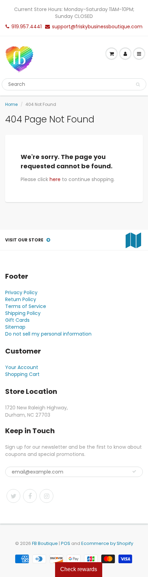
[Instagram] (46, 496)
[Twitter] (13, 496)
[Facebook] (30, 496)
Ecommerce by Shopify (107, 543)
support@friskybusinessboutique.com (97, 26)
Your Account (21, 367)
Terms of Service (25, 306)
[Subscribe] (134, 471)
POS (65, 543)
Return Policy (20, 299)
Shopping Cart (22, 374)
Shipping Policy (23, 313)
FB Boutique (45, 543)
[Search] (138, 84)
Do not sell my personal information (48, 333)
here (55, 179)
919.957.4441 (26, 26)
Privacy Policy (21, 292)
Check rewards (78, 569)
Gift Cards (17, 320)
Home (11, 104)
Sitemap (15, 327)
